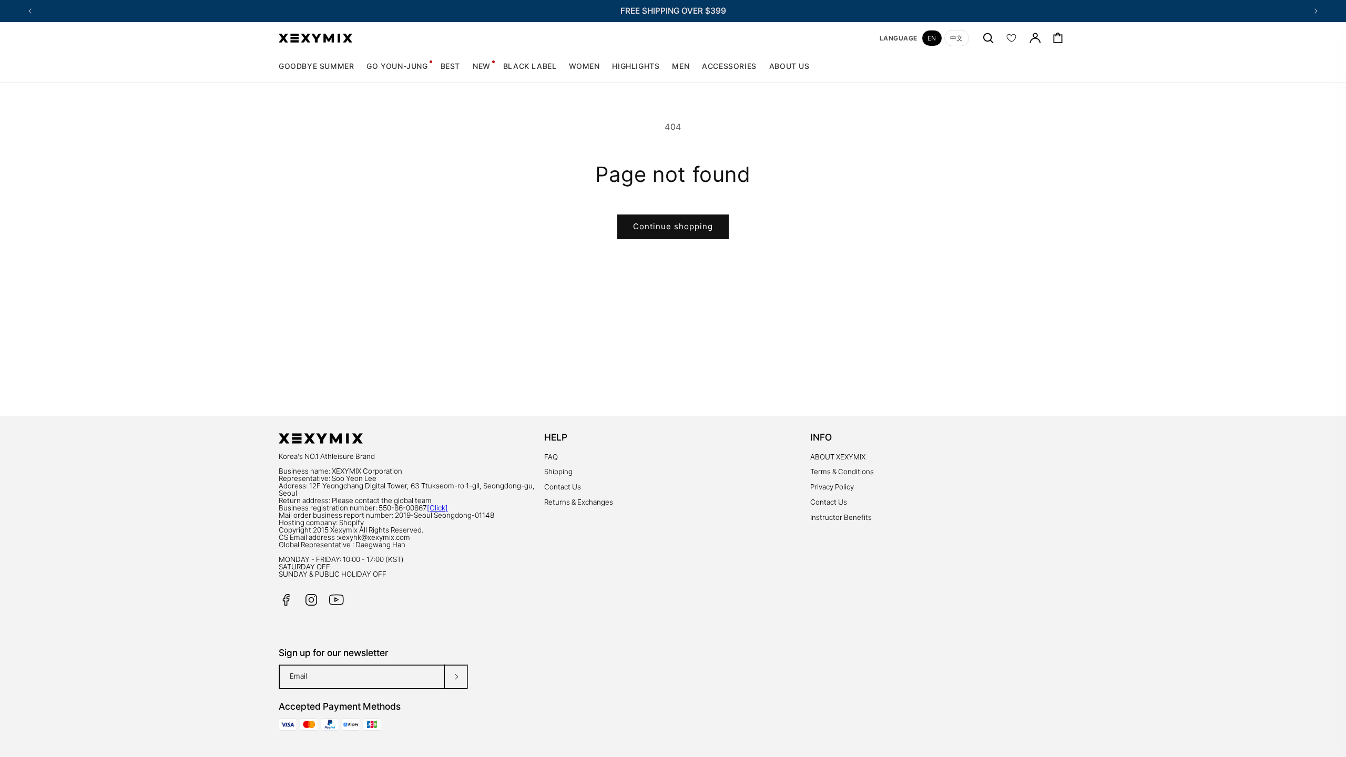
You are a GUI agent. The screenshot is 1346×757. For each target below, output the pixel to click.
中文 (956, 38)
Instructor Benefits (841, 517)
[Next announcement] (1316, 11)
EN (931, 38)
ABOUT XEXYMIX (837, 457)
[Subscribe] (455, 676)
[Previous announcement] (30, 11)
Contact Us (562, 486)
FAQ (551, 457)
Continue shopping (673, 226)
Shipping (558, 471)
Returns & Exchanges (578, 502)
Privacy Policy (832, 486)
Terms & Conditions (842, 471)
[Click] (437, 508)
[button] (584, 66)
